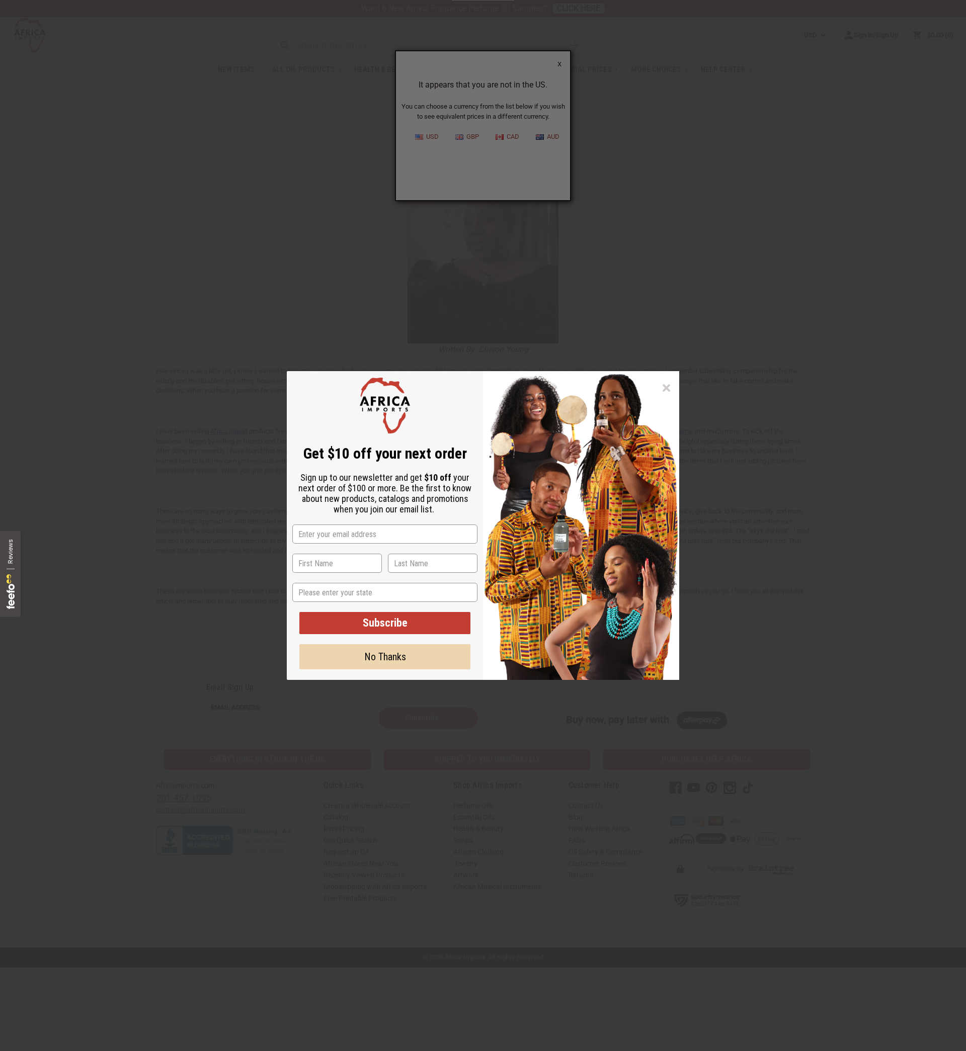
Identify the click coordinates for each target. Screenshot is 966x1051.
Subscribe (385, 623)
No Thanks (385, 657)
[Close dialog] (666, 388)
